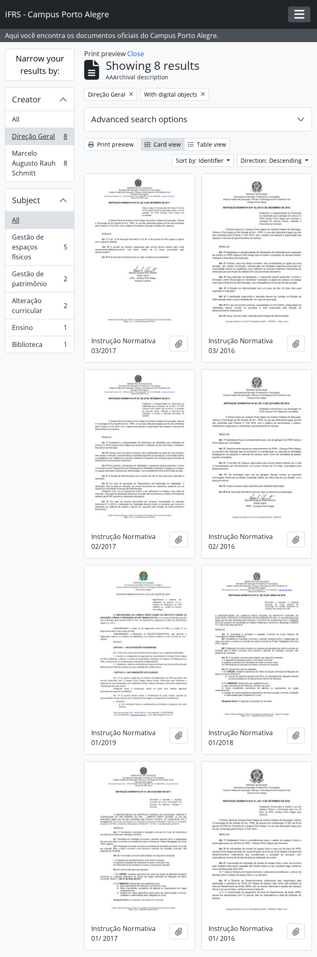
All (15, 119)
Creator (26, 99)
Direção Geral (39, 138)
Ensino (39, 329)
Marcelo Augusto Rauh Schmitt (39, 163)
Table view (210, 144)
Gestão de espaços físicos (39, 247)
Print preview (114, 144)
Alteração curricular (39, 305)
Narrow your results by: (40, 64)
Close (135, 53)
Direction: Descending (272, 160)
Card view (166, 144)
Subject (26, 200)
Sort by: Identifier (200, 160)
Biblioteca (39, 346)
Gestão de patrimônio (39, 278)
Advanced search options (139, 119)
